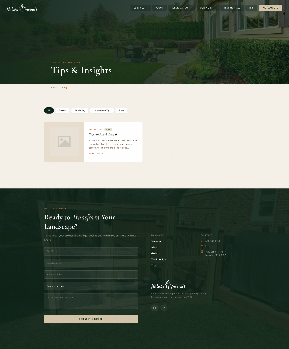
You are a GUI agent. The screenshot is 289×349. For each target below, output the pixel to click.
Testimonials (232, 8)
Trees (121, 110)
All (49, 110)
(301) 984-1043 (212, 240)
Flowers (62, 110)
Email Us (209, 246)
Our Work (206, 8)
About (159, 8)
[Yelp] (164, 308)
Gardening (80, 110)
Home (54, 87)
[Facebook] (154, 308)
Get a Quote (270, 8)
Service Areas (180, 8)
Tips (251, 8)
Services (139, 8)
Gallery (155, 253)
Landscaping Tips (101, 110)
